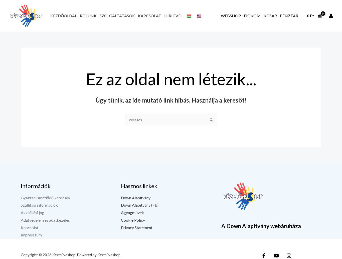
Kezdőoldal (63, 15)
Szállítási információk (39, 205)
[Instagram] (288, 255)
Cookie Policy (133, 220)
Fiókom (252, 15)
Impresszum (31, 234)
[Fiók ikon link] (331, 16)
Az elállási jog (32, 212)
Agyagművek (132, 212)
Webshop (231, 15)
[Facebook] (263, 255)
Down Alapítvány (135, 197)
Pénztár (289, 15)
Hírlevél (173, 15)
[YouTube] (276, 255)
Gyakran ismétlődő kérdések (45, 197)
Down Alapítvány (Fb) (139, 205)
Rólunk (88, 15)
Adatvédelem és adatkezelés (45, 220)
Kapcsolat (149, 15)
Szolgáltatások (117, 15)
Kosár (270, 15)
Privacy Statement (136, 227)
